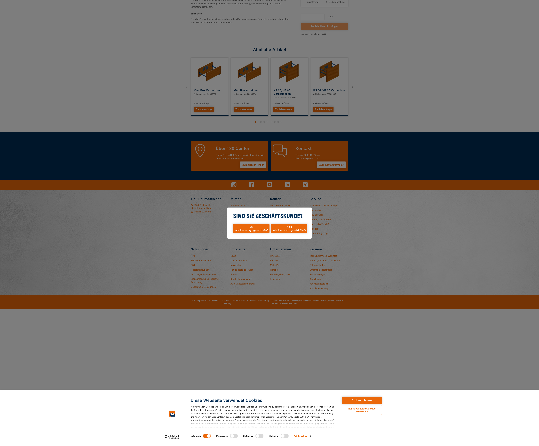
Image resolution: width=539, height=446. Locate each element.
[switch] (234, 436)
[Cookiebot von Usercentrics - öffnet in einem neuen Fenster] (172, 437)
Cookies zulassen (362, 400)
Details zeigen (300, 436)
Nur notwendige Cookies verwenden (361, 410)
